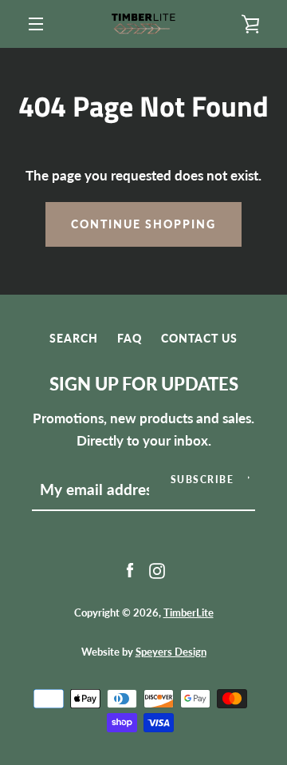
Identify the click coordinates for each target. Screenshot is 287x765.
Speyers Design (171, 651)
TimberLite (188, 612)
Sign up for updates (143, 384)
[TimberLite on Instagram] (157, 569)
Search (73, 338)
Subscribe (202, 480)
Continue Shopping (143, 224)
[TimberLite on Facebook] (130, 569)
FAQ (129, 338)
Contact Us (199, 338)
